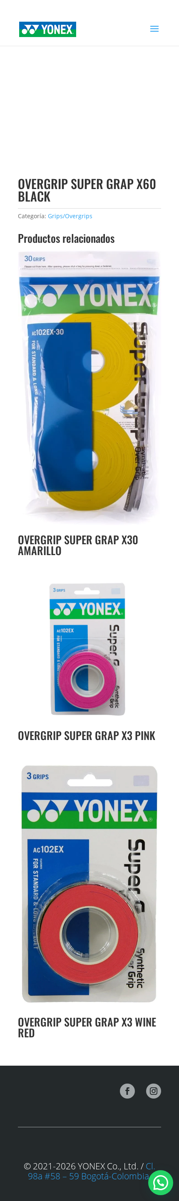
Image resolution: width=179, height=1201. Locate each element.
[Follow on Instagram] (153, 1091)
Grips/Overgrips (70, 216)
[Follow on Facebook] (127, 1091)
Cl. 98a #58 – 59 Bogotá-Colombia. (91, 1171)
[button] (160, 1182)
